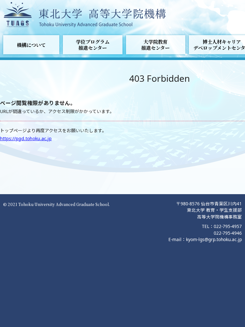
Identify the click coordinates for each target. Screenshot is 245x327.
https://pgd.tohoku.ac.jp (26, 138)
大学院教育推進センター (155, 44)
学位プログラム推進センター (92, 44)
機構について (31, 45)
